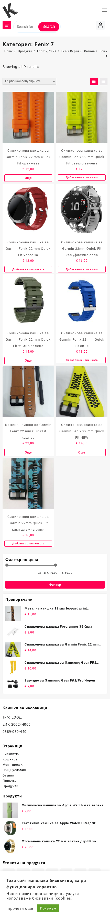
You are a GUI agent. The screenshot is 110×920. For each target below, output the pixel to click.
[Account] (100, 25)
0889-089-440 (15, 732)
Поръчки (10, 781)
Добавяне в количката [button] (82, 177)
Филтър (55, 585)
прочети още (20, 908)
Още (28, 178)
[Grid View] (94, 81)
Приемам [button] (48, 908)
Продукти (10, 786)
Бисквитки (11, 754)
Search (48, 26)
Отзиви (8, 775)
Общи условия (14, 770)
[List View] (103, 81)
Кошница (10, 759)
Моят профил (14, 765)
